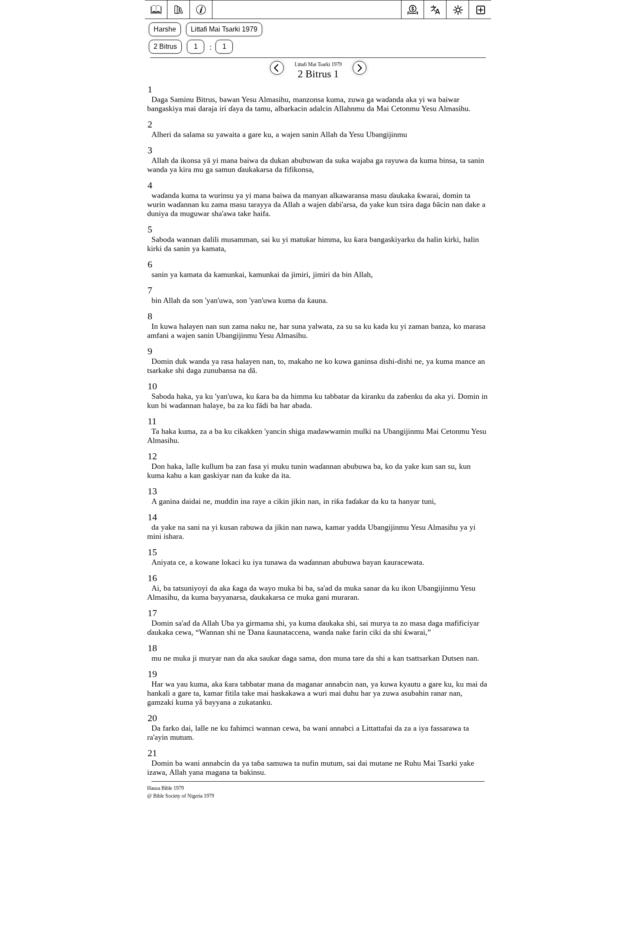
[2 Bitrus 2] (359, 72)
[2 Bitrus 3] (276, 72)
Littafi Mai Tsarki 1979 (224, 29)
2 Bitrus (165, 46)
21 (152, 753)
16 (152, 578)
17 (152, 613)
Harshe (165, 29)
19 (152, 673)
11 (152, 421)
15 (152, 552)
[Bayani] (201, 8)
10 (152, 386)
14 (152, 517)
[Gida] (156, 9)
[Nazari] (178, 8)
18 (152, 648)
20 (152, 718)
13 (152, 491)
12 (152, 456)
